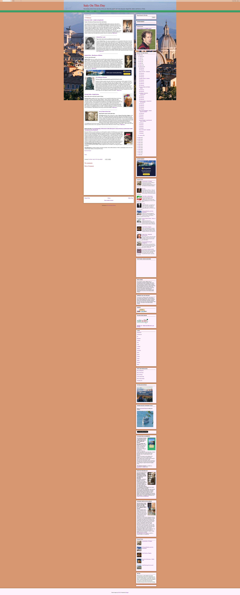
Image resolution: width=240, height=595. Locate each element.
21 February (141, 99)
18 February (141, 107)
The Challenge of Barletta (101, 77)
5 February (141, 140)
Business (138, 354)
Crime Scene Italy (140, 392)
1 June (143, 219)
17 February (141, 111)
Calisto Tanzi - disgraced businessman (147, 251)
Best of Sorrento (140, 388)
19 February (141, 105)
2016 (139, 168)
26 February (141, 88)
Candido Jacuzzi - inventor (144, 94)
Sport (138, 380)
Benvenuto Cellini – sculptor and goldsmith (94, 20)
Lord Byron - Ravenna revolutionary (143, 109)
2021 (139, 160)
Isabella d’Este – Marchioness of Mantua (93, 55)
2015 (139, 170)
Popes (138, 374)
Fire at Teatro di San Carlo (104, 111)
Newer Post (87, 198)
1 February (141, 148)
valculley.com (139, 396)
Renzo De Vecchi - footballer (144, 145)
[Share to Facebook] (109, 159)
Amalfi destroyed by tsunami (147, 580)
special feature (144, 424)
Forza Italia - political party (147, 211)
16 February (141, 113)
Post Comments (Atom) (111, 205)
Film (138, 358)
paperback (139, 482)
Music (138, 368)
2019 (139, 163)
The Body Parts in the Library (142, 548)
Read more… (115, 33)
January (141, 151)
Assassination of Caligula (147, 197)
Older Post (130, 198)
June (140, 75)
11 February (141, 124)
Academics (139, 348)
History (138, 364)
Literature (139, 366)
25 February (141, 90)
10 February (141, 129)
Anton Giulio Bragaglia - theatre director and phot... (145, 127)
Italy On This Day (94, 5)
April (140, 78)
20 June (143, 204)
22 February (141, 97)
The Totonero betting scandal (148, 264)
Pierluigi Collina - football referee (92, 94)
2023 (139, 156)
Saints (138, 376)
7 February (141, 134)
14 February (141, 119)
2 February (141, 147)
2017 (139, 166)
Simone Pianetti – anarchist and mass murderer (145, 136)
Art (137, 352)
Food (138, 360)
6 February (141, 138)
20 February (141, 100)
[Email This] (105, 159)
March (140, 80)
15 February (141, 114)
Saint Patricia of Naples (146, 242)
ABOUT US (92, 11)
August (140, 72)
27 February (141, 85)
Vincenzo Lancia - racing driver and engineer (145, 117)
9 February (141, 130)
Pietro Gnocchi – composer (144, 87)
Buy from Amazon (88, 150)
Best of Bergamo (140, 386)
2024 (139, 154)
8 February (141, 132)
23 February (141, 95)
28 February (141, 83)
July (140, 73)
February (141, 82)
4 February (141, 142)
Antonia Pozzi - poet (100, 37)
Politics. (138, 372)
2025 (139, 153)
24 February (141, 92)
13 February (141, 121)
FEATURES (98, 11)
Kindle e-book (140, 511)
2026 (139, 70)
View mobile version (108, 200)
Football (138, 362)
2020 (139, 161)
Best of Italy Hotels (140, 394)
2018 (139, 165)
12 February (141, 122)
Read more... (119, 90)
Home (86, 11)
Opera (138, 370)
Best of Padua (139, 390)
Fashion (138, 356)
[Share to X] (108, 159)
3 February (141, 143)
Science (138, 378)
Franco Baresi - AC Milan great (144, 44)
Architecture (139, 350)
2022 (139, 158)
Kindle (144, 482)
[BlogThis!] (106, 159)
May (140, 77)
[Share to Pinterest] (110, 159)
